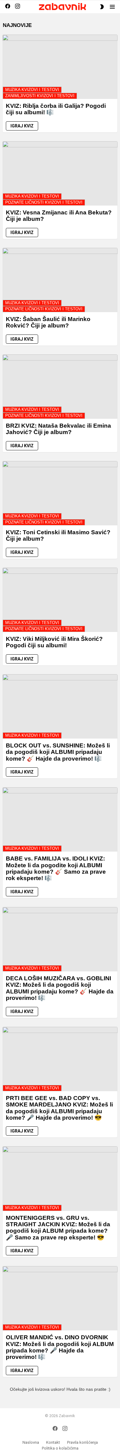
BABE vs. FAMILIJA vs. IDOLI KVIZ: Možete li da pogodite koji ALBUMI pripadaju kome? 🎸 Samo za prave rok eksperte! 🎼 (56, 868)
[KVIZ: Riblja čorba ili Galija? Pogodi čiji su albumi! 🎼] (60, 67)
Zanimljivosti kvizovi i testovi (39, 95)
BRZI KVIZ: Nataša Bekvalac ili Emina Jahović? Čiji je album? (58, 428)
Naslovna (30, 1442)
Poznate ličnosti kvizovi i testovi (43, 202)
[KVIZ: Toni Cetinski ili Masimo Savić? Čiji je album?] (60, 493)
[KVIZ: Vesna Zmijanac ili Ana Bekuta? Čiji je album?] (60, 173)
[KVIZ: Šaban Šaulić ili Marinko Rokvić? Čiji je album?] (60, 280)
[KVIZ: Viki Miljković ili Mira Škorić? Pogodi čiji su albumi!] (60, 600)
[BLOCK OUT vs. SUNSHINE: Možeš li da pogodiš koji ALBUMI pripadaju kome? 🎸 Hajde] (60, 706)
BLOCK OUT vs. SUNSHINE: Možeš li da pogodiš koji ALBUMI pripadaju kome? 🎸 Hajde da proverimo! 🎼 (58, 752)
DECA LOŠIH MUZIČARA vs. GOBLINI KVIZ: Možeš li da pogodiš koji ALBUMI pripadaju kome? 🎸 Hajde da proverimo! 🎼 (60, 988)
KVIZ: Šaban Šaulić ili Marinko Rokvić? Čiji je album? (48, 322)
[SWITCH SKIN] (101, 7)
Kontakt (53, 1442)
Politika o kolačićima (60, 1448)
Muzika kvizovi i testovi (32, 89)
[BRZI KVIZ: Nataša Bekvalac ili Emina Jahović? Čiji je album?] (60, 386)
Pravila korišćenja (82, 1442)
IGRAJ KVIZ (22, 125)
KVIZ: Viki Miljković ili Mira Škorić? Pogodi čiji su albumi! (54, 642)
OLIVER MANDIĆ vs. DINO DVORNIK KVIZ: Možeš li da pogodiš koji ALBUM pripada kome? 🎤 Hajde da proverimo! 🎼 (60, 1347)
